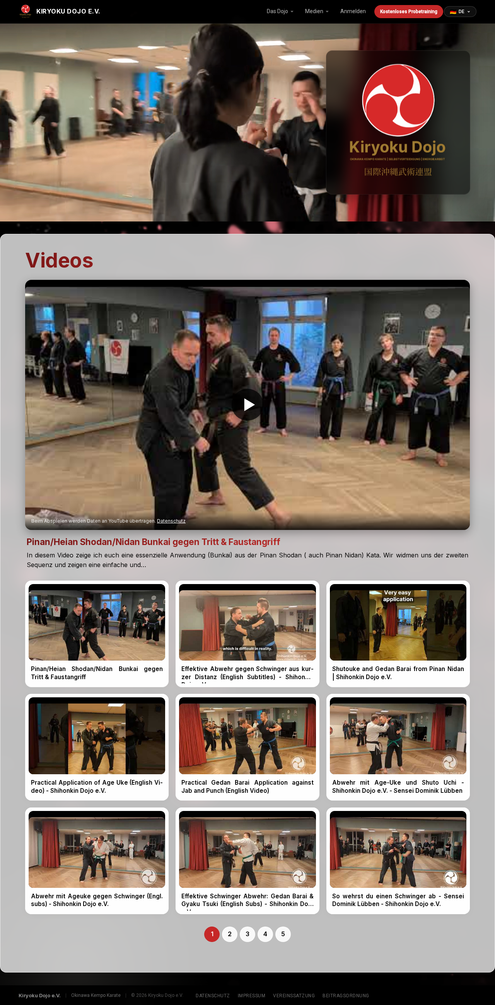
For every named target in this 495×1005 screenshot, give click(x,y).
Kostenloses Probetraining (408, 11)
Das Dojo (277, 11)
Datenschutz (171, 521)
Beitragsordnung (346, 995)
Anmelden (353, 11)
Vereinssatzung (294, 995)
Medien (314, 11)
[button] (247, 405)
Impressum (252, 995)
